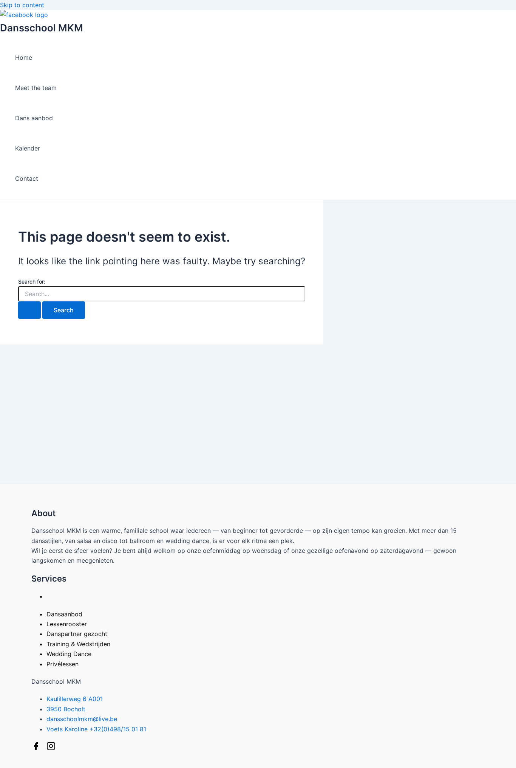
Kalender (27, 148)
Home (23, 57)
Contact (26, 178)
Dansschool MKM (41, 28)
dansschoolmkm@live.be (81, 719)
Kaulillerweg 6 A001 (74, 699)
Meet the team (36, 88)
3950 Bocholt (65, 709)
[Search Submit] (29, 310)
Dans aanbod (34, 118)
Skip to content (22, 5)
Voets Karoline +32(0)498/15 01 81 (96, 729)
